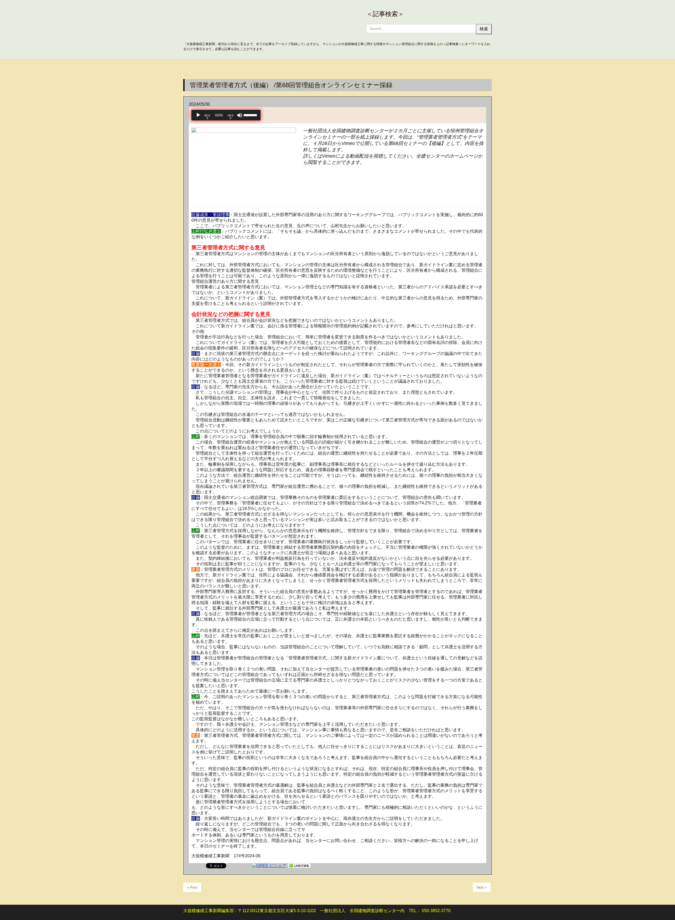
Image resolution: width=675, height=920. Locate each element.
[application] (226, 115)
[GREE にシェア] (269, 865)
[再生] (198, 115)
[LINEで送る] (299, 865)
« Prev (192, 887)
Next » (482, 887)
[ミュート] (239, 115)
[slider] (251, 114)
